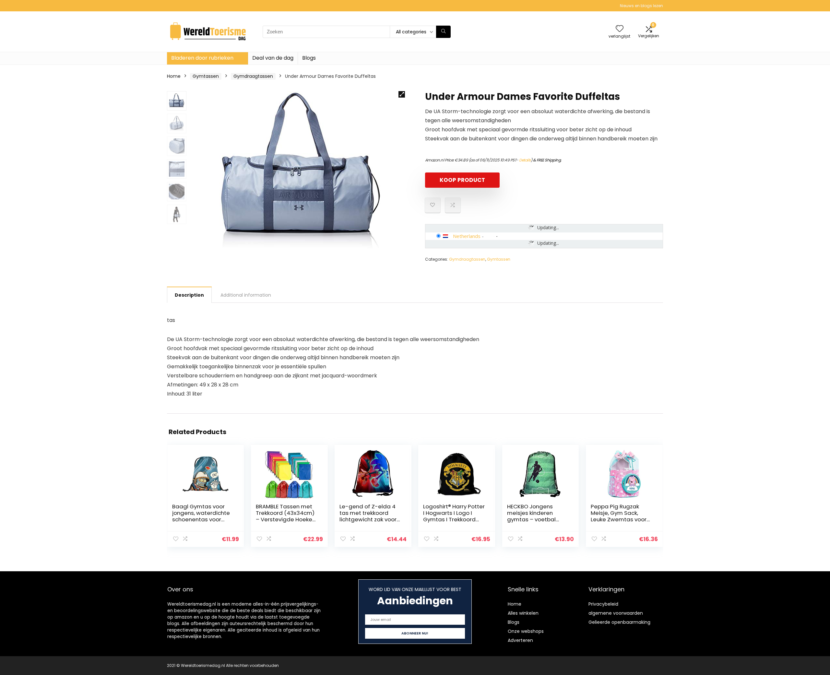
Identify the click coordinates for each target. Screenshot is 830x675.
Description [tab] (189, 295)
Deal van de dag (272, 58)
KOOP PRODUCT (462, 180)
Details (525, 160)
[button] (401, 94)
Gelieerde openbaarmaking (619, 622)
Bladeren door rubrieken (202, 58)
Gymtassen (206, 76)
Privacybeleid (603, 604)
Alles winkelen (523, 613)
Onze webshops (526, 631)
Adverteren (520, 640)
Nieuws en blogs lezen (641, 5)
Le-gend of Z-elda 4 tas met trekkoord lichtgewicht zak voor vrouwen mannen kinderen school (368, 519)
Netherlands (466, 236)
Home (174, 76)
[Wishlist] (619, 29)
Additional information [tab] (245, 295)
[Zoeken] (443, 32)
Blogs (309, 58)
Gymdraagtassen (253, 76)
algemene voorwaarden (615, 613)
